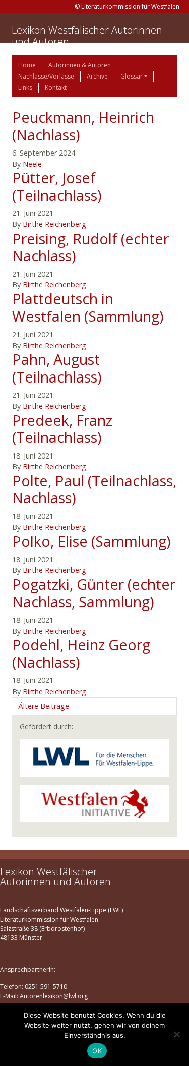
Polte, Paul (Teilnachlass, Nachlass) (94, 489)
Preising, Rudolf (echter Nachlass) (90, 247)
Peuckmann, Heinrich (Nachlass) (83, 125)
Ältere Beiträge (43, 706)
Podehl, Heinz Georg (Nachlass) (81, 653)
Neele (32, 164)
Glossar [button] (131, 76)
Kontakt (56, 87)
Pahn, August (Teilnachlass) (57, 368)
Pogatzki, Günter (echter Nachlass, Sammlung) (93, 593)
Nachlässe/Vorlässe (46, 76)
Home (27, 65)
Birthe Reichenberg (54, 224)
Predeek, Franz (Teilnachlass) (62, 428)
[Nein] (176, 1034)
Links (25, 87)
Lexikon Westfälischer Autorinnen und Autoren (87, 35)
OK (97, 1051)
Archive (97, 76)
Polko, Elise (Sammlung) (91, 541)
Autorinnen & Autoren (79, 65)
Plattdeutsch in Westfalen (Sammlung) (88, 307)
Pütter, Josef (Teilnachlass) (57, 186)
